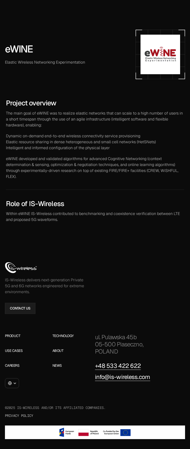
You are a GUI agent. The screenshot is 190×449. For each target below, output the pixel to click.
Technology (63, 335)
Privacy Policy (19, 415)
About (57, 350)
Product (12, 335)
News (57, 365)
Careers (12, 365)
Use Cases (14, 350)
